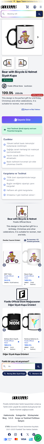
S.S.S (10, 418)
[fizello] (22, 398)
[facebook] (10, 435)
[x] (28, 435)
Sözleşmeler (33, 415)
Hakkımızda (9, 415)
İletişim (21, 421)
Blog (5, 418)
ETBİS (7, 427)
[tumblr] (22, 435)
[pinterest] (34, 435)
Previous (4, 265)
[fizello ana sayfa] (11, 7)
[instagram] (16, 435)
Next (39, 265)
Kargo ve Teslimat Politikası (27, 418)
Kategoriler (21, 415)
